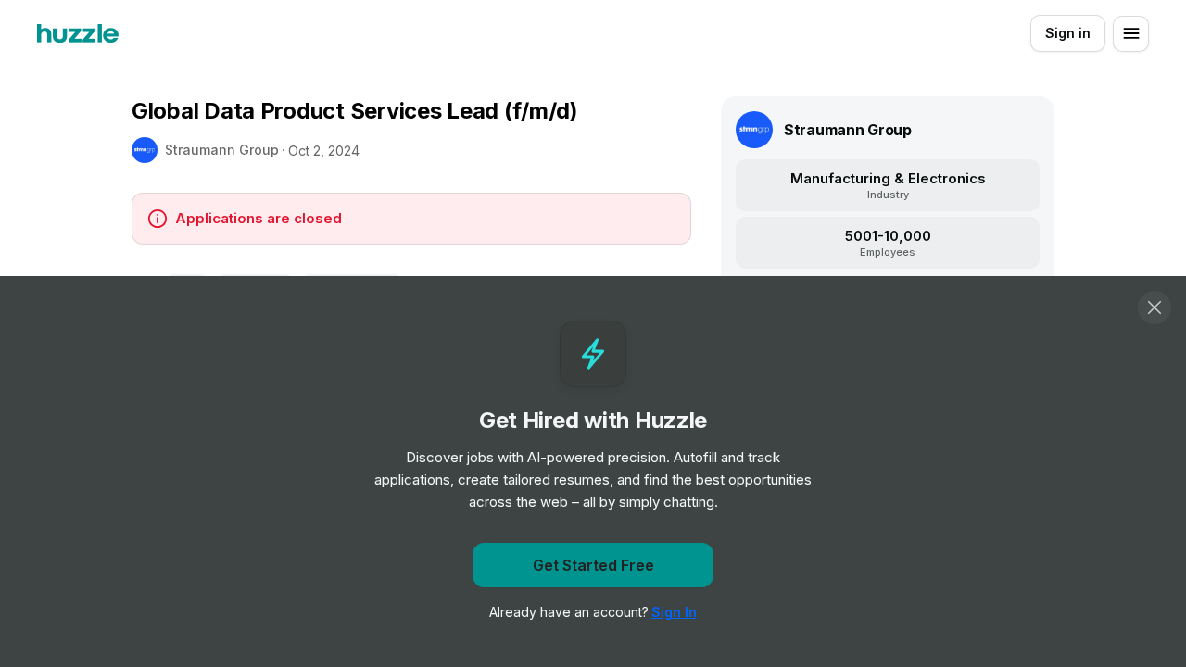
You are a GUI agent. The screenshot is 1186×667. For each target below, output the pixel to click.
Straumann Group (222, 149)
